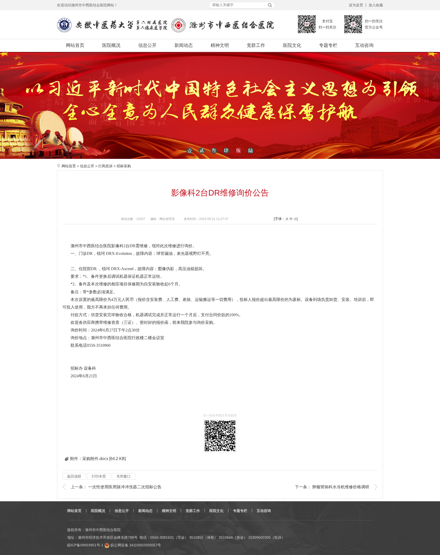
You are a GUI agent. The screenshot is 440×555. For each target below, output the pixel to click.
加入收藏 (376, 5)
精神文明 (220, 45)
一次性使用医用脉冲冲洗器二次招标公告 (124, 487)
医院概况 (111, 45)
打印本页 (99, 476)
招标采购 (124, 166)
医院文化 (292, 45)
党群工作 (256, 45)
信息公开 (147, 45)
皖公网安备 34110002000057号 (135, 545)
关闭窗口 (123, 476)
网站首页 (75, 45)
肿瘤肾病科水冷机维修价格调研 (340, 487)
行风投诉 (105, 166)
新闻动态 (183, 45)
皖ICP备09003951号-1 (85, 545)
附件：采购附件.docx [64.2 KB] (98, 458)
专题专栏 (328, 45)
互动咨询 (364, 45)
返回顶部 (74, 476)
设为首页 (356, 5)
